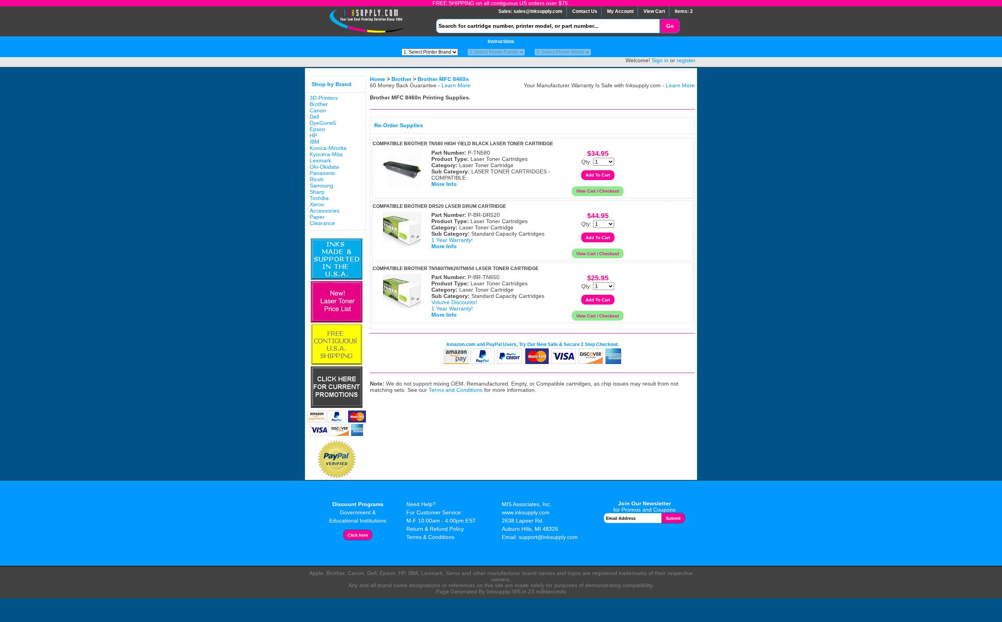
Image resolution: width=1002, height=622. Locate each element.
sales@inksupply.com (538, 11)
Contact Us (584, 11)
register (686, 60)
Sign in (660, 60)
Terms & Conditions (430, 537)
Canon (318, 110)
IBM (314, 142)
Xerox (317, 204)
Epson (317, 129)
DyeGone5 (323, 123)
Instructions (501, 41)
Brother (319, 104)
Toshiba (319, 198)
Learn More (456, 85)
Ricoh (317, 179)
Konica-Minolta (328, 148)
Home (377, 79)
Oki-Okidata (324, 167)
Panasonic (322, 173)
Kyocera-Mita (326, 154)
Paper (317, 217)
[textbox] (548, 26)
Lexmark (320, 160)
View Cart (654, 11)
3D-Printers (324, 98)
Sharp (317, 192)
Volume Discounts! (454, 302)
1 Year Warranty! (452, 240)
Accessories (324, 210)
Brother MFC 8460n (443, 79)
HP (313, 135)
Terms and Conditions (456, 390)
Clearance (322, 223)
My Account (620, 11)
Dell (314, 117)
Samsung (321, 185)
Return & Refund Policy (435, 529)
